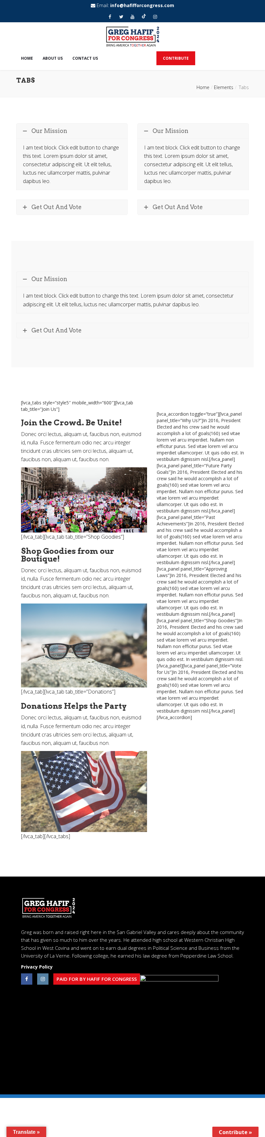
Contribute (176, 58)
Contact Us (85, 58)
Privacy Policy (37, 967)
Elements (223, 87)
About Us (53, 58)
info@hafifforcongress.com (142, 5)
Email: (134, 5)
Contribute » (235, 1132)
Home (27, 58)
